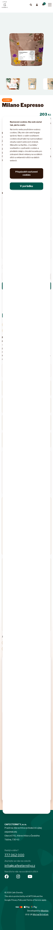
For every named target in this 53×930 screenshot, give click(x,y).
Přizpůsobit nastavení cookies (26, 173)
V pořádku (26, 186)
